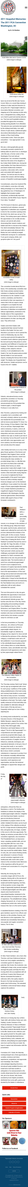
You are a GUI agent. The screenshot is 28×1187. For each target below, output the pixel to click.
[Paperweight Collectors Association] (8, 7)
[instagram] (15, 1162)
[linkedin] (18, 1162)
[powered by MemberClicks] (14, 1185)
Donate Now (14, 1088)
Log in (14, 1171)
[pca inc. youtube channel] (13, 1162)
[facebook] (10, 1162)
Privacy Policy (14, 1181)
